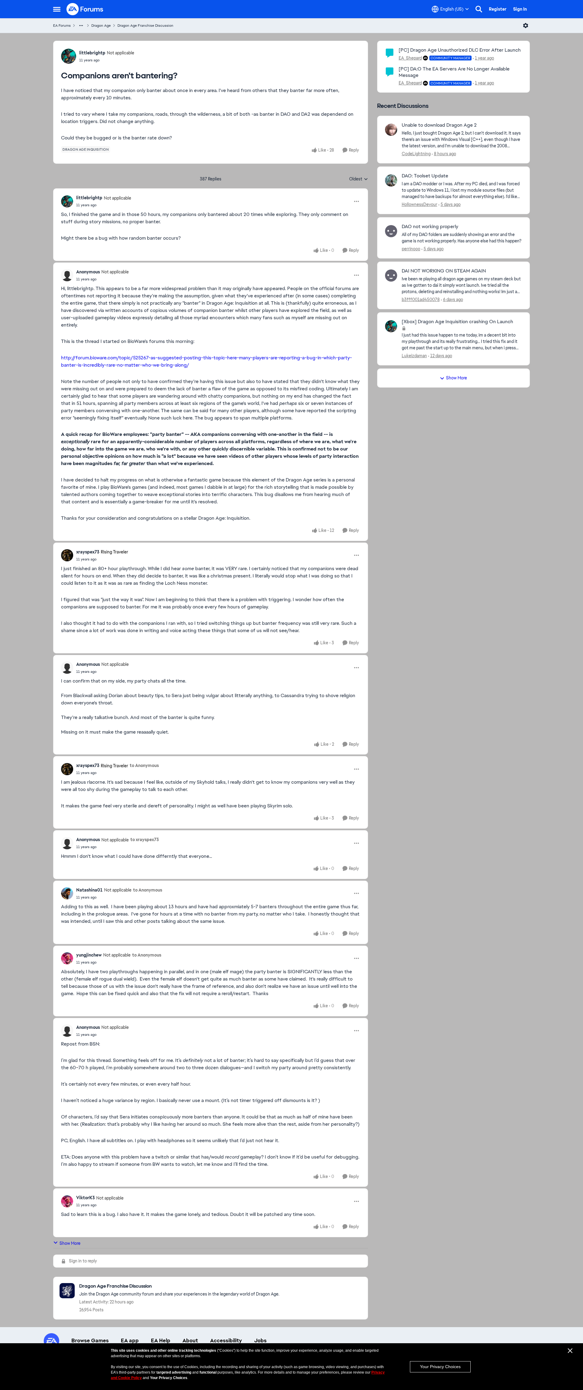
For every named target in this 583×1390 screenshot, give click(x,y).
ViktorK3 (85, 1197)
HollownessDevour (419, 204)
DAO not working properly (430, 227)
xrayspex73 (87, 552)
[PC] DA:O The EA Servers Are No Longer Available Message (454, 72)
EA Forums (62, 25)
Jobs (260, 1340)
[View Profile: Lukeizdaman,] (391, 326)
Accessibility (226, 1340)
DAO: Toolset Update (425, 176)
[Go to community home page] (85, 9)
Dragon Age (101, 25)
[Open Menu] (525, 25)
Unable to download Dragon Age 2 (439, 125)
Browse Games (90, 1340)
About (190, 1340)
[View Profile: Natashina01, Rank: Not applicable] (67, 893)
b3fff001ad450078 (421, 299)
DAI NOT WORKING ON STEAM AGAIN (444, 271)
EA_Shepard (410, 58)
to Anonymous (144, 765)
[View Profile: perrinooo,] (391, 231)
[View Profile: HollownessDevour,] (391, 180)
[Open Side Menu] (56, 9)
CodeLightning (416, 153)
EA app (130, 1340)
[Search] (478, 9)
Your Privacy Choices (440, 1366)
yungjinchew (89, 955)
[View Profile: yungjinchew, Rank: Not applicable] (67, 958)
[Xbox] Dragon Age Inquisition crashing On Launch (457, 322)
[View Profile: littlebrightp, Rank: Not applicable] (68, 56)
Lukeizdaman (414, 355)
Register (497, 9)
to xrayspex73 (144, 839)
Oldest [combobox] (358, 179)
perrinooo (411, 249)
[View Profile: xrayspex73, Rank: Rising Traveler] (67, 555)
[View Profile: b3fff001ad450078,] (391, 275)
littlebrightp (92, 53)
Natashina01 (89, 890)
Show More (70, 1243)
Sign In (520, 9)
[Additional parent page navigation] (81, 25)
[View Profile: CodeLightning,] (391, 130)
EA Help (160, 1340)
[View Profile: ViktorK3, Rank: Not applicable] (67, 1201)
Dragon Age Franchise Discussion (145, 25)
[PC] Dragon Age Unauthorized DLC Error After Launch (460, 50)
